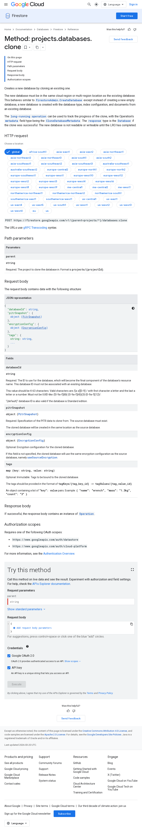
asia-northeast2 (21, 157)
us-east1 (111, 199)
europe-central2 (57, 169)
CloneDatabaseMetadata (63, 121)
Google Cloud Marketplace (12, 776)
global (15, 151)
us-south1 (59, 205)
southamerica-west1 (59, 199)
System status (47, 780)
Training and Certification (87, 792)
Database (124, 121)
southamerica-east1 (23, 199)
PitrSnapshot (31, 316)
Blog (110, 763)
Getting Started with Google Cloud (85, 770)
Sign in (133, 4)
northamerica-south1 (108, 193)
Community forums (50, 763)
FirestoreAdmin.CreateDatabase (59, 100)
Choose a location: (14, 143)
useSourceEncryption (42, 457)
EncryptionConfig (34, 327)
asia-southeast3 (82, 163)
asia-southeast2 (51, 163)
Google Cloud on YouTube (123, 780)
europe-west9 (48, 187)
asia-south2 (103, 157)
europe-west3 (48, 181)
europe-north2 (115, 169)
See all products (13, 763)
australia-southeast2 (24, 169)
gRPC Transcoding (35, 227)
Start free (127, 16)
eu (34, 210)
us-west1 (82, 205)
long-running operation (28, 116)
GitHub (77, 763)
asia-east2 (86, 151)
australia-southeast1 (116, 163)
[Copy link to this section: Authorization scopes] (44, 525)
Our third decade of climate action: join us (102, 805)
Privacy (28, 805)
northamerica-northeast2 (69, 193)
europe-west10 (83, 175)
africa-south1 (37, 151)
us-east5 (37, 205)
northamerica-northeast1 (27, 193)
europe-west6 (104, 181)
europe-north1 (87, 169)
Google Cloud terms (63, 805)
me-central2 (100, 187)
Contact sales (12, 783)
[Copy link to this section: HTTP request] (31, 136)
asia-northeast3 (51, 157)
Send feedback (123, 39)
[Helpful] (129, 29)
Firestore (20, 15)
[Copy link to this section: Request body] (32, 282)
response (94, 121)
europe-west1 (55, 175)
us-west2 (104, 205)
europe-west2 (20, 181)
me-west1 (124, 187)
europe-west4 (76, 181)
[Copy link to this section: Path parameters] (37, 238)
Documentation (24, 29)
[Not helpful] (135, 29)
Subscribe (64, 813)
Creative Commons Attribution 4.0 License (104, 730)
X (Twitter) (114, 774)
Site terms (42, 805)
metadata (11, 121)
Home (7, 29)
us (47, 210)
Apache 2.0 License (54, 734)
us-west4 (17, 210)
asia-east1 (63, 151)
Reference (73, 29)
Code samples (81, 777)
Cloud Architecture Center (84, 785)
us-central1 (89, 199)
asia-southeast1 (21, 163)
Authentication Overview (58, 553)
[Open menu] (6, 4)
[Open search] (89, 4)
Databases (43, 29)
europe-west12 (113, 175)
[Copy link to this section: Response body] (34, 506)
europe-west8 (20, 187)
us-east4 (16, 205)
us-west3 (126, 205)
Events (112, 768)
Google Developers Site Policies (104, 734)
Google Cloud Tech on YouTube (120, 788)
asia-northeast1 (113, 151)
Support (43, 768)
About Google (12, 805)
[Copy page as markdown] (37, 47)
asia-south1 (79, 157)
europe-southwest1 (23, 175)
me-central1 (74, 187)
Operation (86, 514)
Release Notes (47, 774)
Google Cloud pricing (16, 768)
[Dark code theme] (133, 308)
